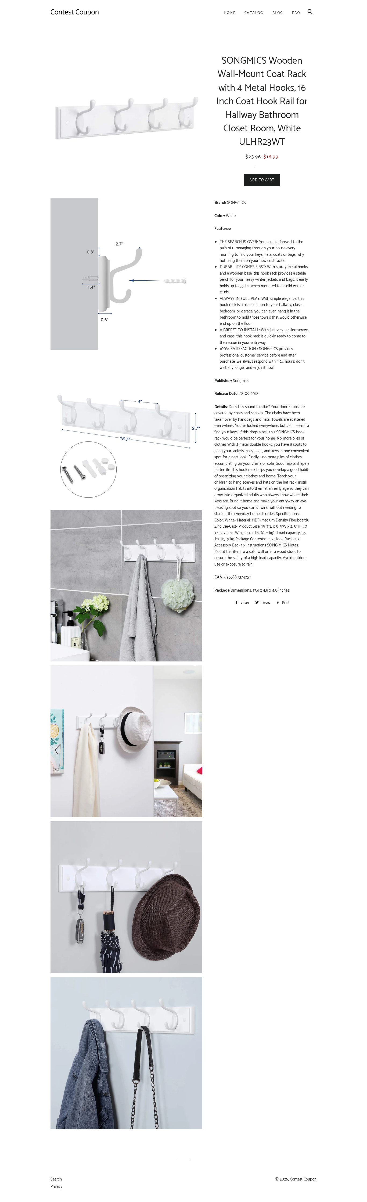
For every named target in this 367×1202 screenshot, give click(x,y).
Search (56, 1179)
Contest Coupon (303, 1179)
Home (229, 13)
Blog (277, 13)
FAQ (296, 13)
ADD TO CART (262, 180)
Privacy (56, 1186)
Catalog (253, 13)
